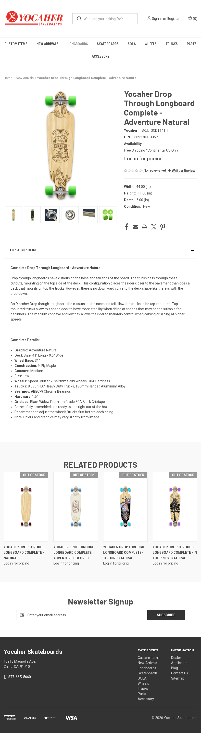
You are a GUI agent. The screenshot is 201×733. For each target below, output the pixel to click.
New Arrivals (48, 44)
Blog (174, 668)
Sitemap (177, 678)
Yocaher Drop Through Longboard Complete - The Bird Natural (123, 552)
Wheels (151, 44)
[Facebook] (126, 226)
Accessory (101, 56)
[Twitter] (153, 226)
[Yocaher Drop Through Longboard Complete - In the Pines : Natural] (175, 507)
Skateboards (108, 44)
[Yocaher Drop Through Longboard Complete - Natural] (26, 507)
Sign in (157, 19)
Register (173, 19)
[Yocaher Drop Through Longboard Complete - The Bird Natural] (125, 507)
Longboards (78, 44)
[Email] (135, 226)
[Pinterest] (162, 226)
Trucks (172, 44)
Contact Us (179, 673)
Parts (192, 44)
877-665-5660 (19, 677)
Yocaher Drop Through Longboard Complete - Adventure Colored (73, 552)
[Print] (144, 226)
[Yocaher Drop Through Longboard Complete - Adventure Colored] (75, 507)
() (194, 19)
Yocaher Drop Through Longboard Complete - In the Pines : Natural (175, 552)
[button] (181, 171)
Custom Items (15, 44)
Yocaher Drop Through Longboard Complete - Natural (24, 552)
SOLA (132, 44)
